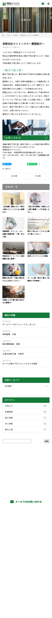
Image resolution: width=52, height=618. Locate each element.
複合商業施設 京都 (11, 343)
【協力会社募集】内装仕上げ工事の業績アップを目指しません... (38, 209)
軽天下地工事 (26, 523)
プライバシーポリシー (26, 603)
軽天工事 (25, 429)
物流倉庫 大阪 (9, 334)
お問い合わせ (15, 110)
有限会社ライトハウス (26, 578)
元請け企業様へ (26, 540)
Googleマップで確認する (26, 588)
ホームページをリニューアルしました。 (19, 324)
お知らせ (16, 47)
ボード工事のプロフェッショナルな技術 (19, 363)
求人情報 (25, 423)
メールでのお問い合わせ (28, 501)
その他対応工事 (26, 534)
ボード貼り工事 (26, 529)
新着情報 (25, 411)
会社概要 (26, 562)
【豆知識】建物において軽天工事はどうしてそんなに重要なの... (13, 209)
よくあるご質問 (26, 556)
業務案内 (26, 518)
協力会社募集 (26, 551)
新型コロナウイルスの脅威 (37, 256)
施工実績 (25, 417)
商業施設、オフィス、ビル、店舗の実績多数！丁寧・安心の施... (13, 234)
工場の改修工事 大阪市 (13, 353)
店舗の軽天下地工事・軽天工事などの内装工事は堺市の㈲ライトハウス (26, 599)
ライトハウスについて (26, 567)
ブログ (26, 573)
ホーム (26, 512)
